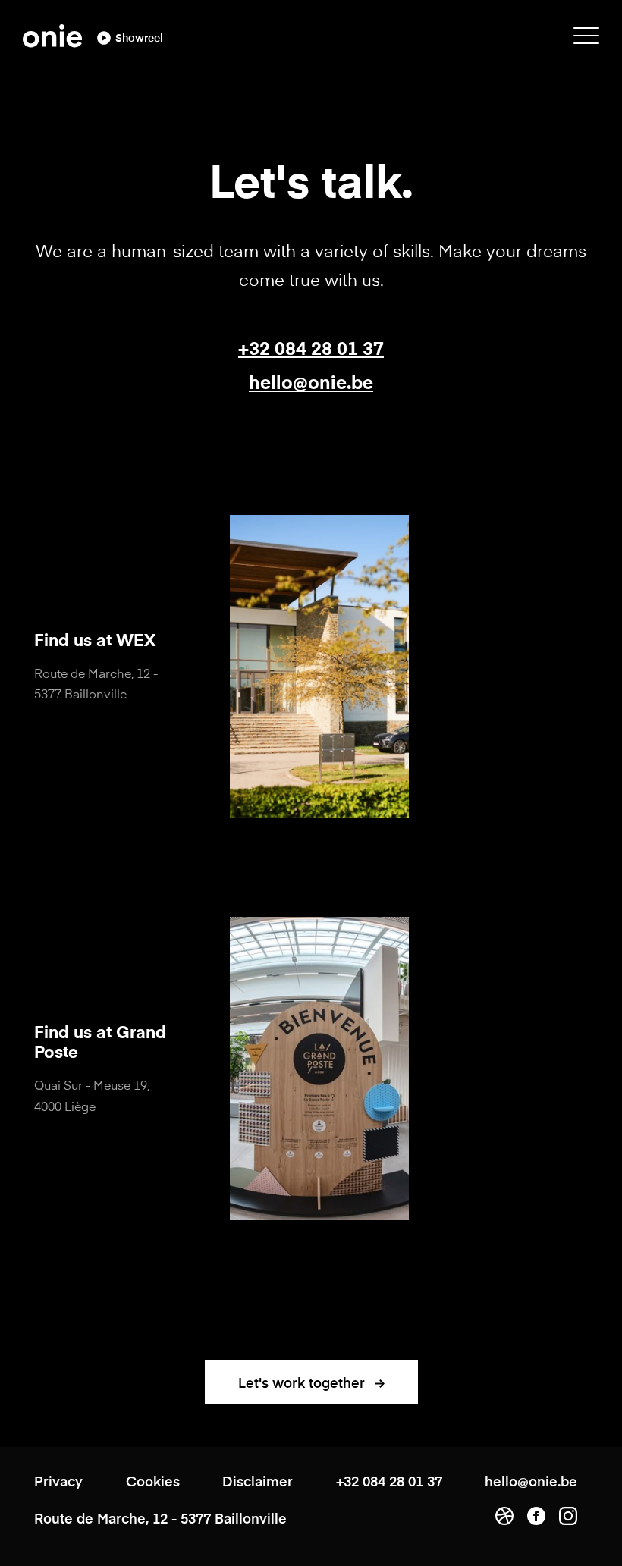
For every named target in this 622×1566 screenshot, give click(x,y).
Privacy (58, 1480)
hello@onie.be (311, 381)
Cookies (153, 1480)
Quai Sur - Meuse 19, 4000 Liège (91, 1094)
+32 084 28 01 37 (311, 347)
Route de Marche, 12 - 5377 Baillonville (96, 682)
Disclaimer (257, 1480)
